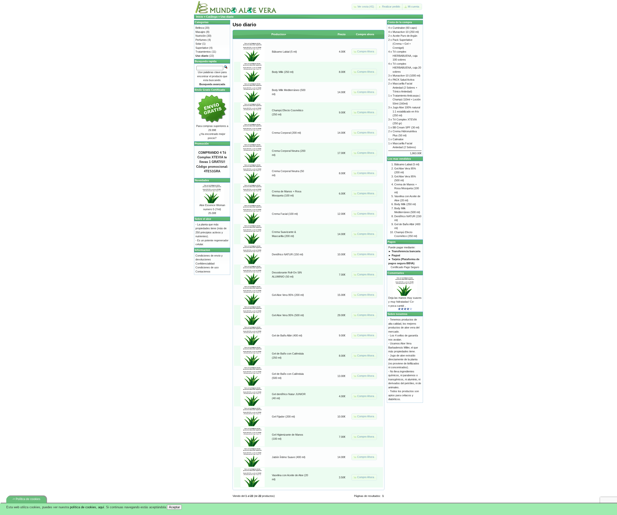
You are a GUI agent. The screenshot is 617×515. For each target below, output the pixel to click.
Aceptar (174, 507)
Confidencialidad (205, 263)
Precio (342, 34)
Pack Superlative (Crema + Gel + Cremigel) (402, 43)
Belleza (199, 27)
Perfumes (201, 39)
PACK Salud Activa (403, 79)
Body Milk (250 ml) (283, 71)
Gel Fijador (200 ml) (283, 416)
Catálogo (212, 16)
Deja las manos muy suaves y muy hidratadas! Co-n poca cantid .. (405, 301)
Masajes (200, 31)
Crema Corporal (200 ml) (286, 132)
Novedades (202, 180)
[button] (364, 7)
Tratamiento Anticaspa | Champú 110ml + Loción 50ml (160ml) (407, 99)
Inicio (199, 16)
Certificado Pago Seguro (405, 267)
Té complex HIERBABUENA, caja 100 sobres (405, 55)
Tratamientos (203, 51)
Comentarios (396, 272)
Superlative (201, 47)
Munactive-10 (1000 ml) (406, 75)
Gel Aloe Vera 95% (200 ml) (288, 294)
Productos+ (278, 34)
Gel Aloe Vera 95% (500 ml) (288, 315)
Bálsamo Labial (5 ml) (284, 51)
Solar (198, 43)
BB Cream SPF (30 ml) (406, 127)
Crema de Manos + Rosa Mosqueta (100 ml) (406, 188)
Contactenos (202, 271)
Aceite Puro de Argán (405, 35)
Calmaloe (398, 139)
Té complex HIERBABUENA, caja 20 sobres (407, 67)
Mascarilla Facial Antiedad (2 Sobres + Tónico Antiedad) (405, 87)
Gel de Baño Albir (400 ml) (287, 335)
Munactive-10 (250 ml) (406, 31)
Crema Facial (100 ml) (285, 213)
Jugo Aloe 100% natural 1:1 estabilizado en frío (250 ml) (406, 111)
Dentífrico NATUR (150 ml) (287, 254)
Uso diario (227, 16)
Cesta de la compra (400, 22)
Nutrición (200, 35)
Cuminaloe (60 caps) (405, 27)
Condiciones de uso (207, 267)
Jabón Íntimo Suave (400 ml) (288, 457)
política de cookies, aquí (87, 507)
